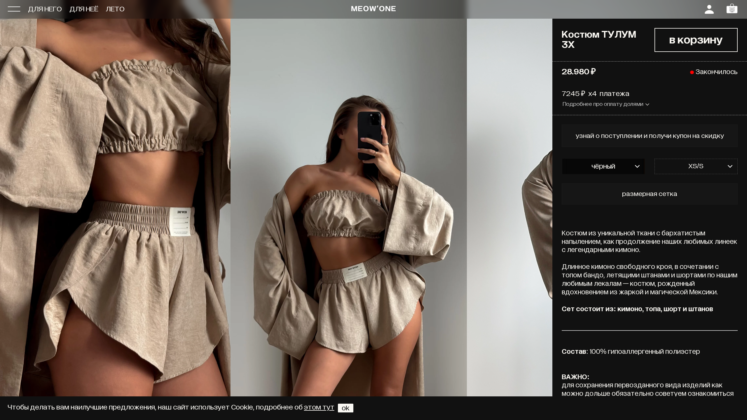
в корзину (696, 40)
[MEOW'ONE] (373, 9)
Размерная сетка (649, 193)
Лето (115, 9)
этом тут (319, 407)
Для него (45, 9)
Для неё (83, 9)
